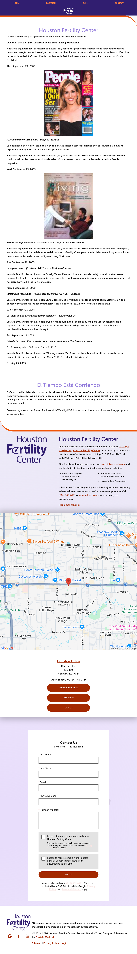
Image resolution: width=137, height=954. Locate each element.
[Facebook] (19, 936)
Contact (119, 3)
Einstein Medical (44, 937)
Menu (16, 3)
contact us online (89, 495)
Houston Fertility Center (86, 450)
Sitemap (36, 943)
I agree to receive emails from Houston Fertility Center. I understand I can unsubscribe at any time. (67, 861)
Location (51, 3)
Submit (68, 874)
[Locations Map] (68, 581)
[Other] (10, 936)
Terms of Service (71, 889)
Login (64, 943)
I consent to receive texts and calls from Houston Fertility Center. (69, 842)
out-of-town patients (113, 464)
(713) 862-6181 (67, 495)
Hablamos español (69, 505)
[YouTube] (27, 936)
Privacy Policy (51, 943)
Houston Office (68, 661)
